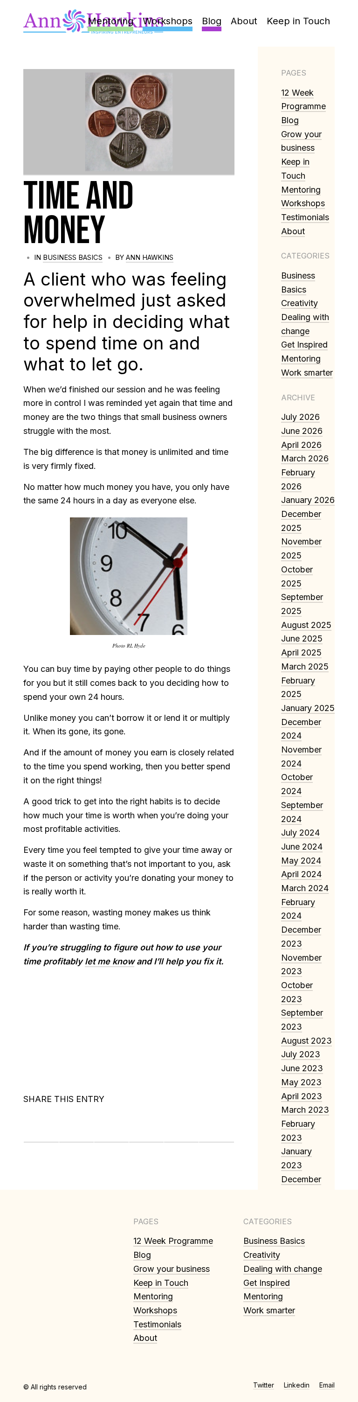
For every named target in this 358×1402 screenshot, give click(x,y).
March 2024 (305, 888)
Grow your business (171, 1269)
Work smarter (307, 372)
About (293, 231)
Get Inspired (304, 344)
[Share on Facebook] (41, 1128)
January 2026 (308, 500)
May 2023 (301, 1082)
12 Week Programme (173, 1241)
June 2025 (302, 638)
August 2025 (306, 625)
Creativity (299, 303)
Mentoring (301, 190)
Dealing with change (282, 1269)
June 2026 (302, 431)
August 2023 (306, 1041)
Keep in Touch (160, 1283)
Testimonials (305, 217)
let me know (109, 961)
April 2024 (301, 874)
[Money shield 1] (128, 122)
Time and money (78, 213)
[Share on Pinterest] (111, 1128)
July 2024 (300, 832)
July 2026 (300, 417)
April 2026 (301, 445)
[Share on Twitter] (76, 1128)
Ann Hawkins (149, 257)
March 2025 (305, 666)
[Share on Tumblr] (181, 1128)
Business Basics (73, 257)
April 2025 (301, 652)
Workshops (303, 203)
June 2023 (302, 1068)
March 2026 (305, 458)
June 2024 (302, 846)
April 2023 (301, 1096)
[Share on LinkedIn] (146, 1128)
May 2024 (301, 860)
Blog (290, 120)
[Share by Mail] (216, 1128)
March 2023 (305, 1110)
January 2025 (308, 708)
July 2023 (300, 1054)
